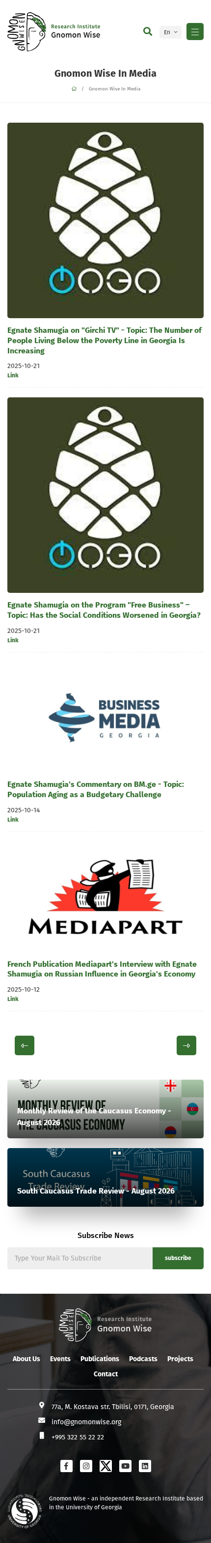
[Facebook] (66, 1466)
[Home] (74, 89)
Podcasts (143, 1359)
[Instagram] (86, 1466)
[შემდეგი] (186, 1045)
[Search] (147, 31)
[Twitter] (106, 1466)
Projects (180, 1359)
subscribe (178, 1258)
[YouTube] (125, 1466)
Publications (99, 1359)
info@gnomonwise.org (86, 1422)
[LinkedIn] (145, 1466)
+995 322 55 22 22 (78, 1437)
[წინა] (24, 1045)
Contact (106, 1374)
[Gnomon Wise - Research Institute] (26, 31)
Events (60, 1359)
